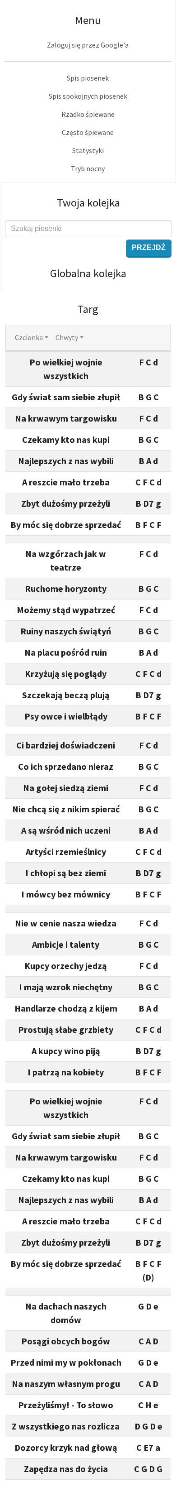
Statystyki (88, 150)
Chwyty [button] (67, 337)
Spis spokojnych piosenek (88, 96)
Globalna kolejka (88, 273)
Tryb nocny (88, 168)
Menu (88, 20)
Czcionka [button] (29, 337)
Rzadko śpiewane (88, 114)
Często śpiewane (88, 132)
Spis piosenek (88, 77)
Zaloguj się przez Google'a (88, 44)
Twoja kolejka (88, 203)
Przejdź (149, 247)
